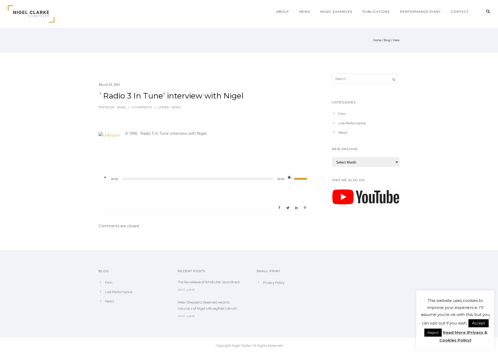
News (304, 11)
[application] (205, 179)
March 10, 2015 (109, 84)
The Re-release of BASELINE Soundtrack (209, 282)
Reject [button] (433, 332)
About (282, 11)
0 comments (142, 107)
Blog (387, 40)
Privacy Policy (274, 283)
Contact (460, 11)
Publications (376, 11)
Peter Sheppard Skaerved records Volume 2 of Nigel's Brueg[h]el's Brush (207, 305)
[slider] (301, 178)
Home (377, 40)
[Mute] (289, 177)
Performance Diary (420, 11)
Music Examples (336, 11)
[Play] (105, 177)
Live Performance (352, 123)
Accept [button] (478, 323)
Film (342, 114)
